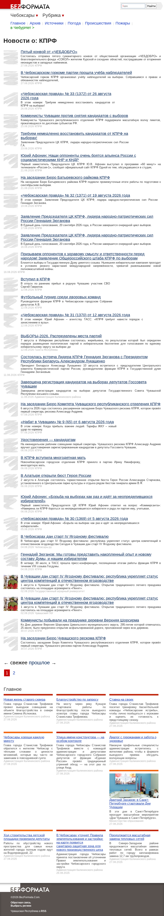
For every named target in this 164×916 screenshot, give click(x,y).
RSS (43, 911)
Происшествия (98, 23)
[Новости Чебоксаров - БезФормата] (25, 5)
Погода (74, 23)
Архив (35, 23)
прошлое (39, 662)
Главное (17, 23)
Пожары (123, 23)
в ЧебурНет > (22, 28)
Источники (54, 23)
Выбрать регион (21, 905)
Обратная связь (21, 902)
